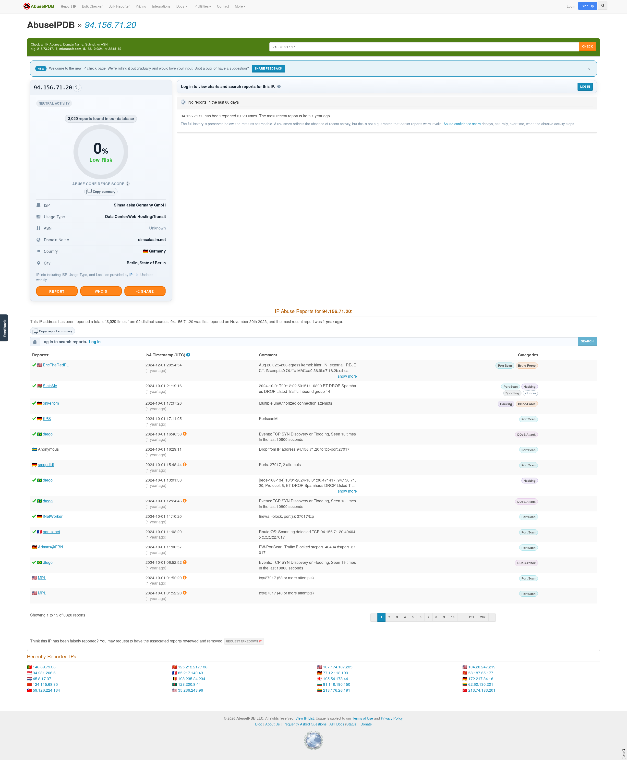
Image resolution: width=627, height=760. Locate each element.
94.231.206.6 (44, 673)
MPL (42, 577)
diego (48, 434)
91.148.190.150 (336, 684)
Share (147, 291)
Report (56, 291)
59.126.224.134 (46, 690)
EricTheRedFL (56, 365)
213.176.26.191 (336, 690)
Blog (258, 723)
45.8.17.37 (42, 678)
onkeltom (51, 403)
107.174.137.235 (337, 667)
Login (571, 6)
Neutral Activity (55, 104)
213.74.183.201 (481, 690)
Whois (101, 291)
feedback (4, 328)
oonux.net (51, 531)
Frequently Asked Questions (304, 723)
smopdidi (46, 464)
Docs (180, 6)
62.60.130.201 (480, 684)
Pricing (141, 6)
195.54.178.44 (335, 678)
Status (351, 723)
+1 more (530, 393)
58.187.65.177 (480, 673)
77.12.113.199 (335, 673)
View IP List (304, 718)
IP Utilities (201, 6)
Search (587, 341)
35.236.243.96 (190, 690)
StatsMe (50, 385)
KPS (47, 418)
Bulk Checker (92, 6)
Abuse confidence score (462, 123)
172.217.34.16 (480, 678)
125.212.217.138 (192, 667)
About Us (272, 723)
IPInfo (133, 274)
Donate (366, 723)
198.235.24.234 (191, 678)
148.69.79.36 (44, 667)
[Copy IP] (77, 88)
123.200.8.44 (189, 684)
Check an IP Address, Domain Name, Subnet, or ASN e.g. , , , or (76, 46)
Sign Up (588, 5)
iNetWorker (52, 516)
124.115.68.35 (45, 684)
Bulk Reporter (119, 6)
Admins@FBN (50, 547)
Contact (223, 6)
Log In (585, 86)
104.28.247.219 (481, 667)
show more (347, 376)
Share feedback (268, 68)
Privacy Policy (391, 718)
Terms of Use (362, 718)
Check (587, 46)
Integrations (161, 6)
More (239, 6)
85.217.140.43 (190, 673)
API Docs (336, 723)
